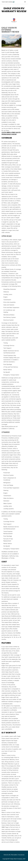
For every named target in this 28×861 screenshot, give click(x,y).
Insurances (21, 854)
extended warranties (14, 63)
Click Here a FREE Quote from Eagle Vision (11, 133)
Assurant (14, 246)
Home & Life (7, 854)
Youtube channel (11, 833)
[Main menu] (25, 2)
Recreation (14, 854)
